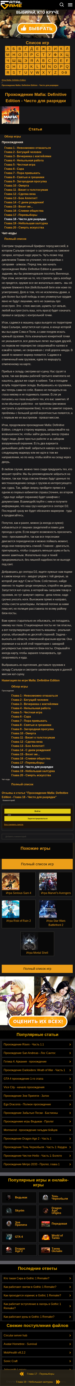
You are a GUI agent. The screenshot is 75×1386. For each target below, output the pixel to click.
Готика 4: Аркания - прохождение (25, 1061)
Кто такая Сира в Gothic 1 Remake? (26, 1278)
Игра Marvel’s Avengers (56, 893)
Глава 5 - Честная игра (19, 164)
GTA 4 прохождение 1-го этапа (23, 1078)
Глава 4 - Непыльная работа (24, 160)
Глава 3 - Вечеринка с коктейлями (27, 156)
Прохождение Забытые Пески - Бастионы (31, 1112)
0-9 (64, 72)
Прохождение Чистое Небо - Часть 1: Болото (33, 1155)
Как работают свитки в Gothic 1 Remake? (30, 1286)
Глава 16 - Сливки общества (23, 210)
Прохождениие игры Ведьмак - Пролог (29, 1121)
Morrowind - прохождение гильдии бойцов (31, 1130)
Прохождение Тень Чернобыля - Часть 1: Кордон (35, 1147)
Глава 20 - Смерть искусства (24, 227)
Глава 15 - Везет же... (18, 206)
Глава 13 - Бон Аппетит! (20, 198)
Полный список (15, 238)
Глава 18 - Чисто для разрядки (25, 219)
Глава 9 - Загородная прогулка (25, 181)
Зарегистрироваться (37, 818)
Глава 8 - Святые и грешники (24, 177)
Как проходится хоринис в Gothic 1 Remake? (32, 1295)
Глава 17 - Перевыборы (20, 214)
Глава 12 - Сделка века (20, 193)
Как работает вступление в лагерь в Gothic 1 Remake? (32, 1306)
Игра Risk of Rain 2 (18, 920)
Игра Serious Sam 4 (18, 893)
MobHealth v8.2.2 (14, 1352)
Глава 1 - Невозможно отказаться (27, 147)
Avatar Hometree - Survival (20, 1344)
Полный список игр (37, 864)
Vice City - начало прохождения (24, 1087)
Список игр (37, 42)
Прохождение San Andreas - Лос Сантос (30, 1053)
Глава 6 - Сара (14, 168)
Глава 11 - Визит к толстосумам (26, 189)
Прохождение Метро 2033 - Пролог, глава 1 (32, 1164)
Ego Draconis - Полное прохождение (27, 1104)
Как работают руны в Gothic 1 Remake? (29, 1316)
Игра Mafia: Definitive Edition (14, 80)
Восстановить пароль (13, 824)
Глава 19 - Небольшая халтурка (26, 223)
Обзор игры (12, 136)
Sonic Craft (10, 1361)
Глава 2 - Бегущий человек (22, 152)
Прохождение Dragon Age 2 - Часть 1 (27, 1138)
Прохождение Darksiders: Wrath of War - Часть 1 (34, 1070)
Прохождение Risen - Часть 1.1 (24, 1044)
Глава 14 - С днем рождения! (24, 202)
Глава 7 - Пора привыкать (22, 173)
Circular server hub (15, 1335)
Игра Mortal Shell (37, 952)
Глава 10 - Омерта (16, 185)
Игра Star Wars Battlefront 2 (55, 922)
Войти (37, 811)
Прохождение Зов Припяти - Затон (26, 1095)
